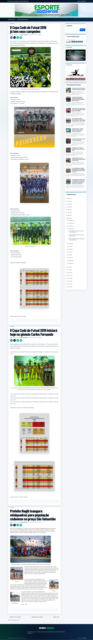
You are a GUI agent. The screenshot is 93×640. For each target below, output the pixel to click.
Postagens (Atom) (16, 620)
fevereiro (71, 260)
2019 (68, 218)
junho (70, 249)
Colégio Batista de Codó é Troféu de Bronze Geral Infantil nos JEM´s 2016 (78, 159)
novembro (71, 223)
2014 (68, 278)
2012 (68, 284)
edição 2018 (16, 41)
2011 (68, 286)
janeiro (70, 263)
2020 (68, 215)
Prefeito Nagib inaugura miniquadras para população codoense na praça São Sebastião (33, 515)
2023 (68, 206)
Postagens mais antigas (37, 617)
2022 (68, 209)
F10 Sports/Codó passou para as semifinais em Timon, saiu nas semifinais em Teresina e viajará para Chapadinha (78, 181)
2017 (68, 269)
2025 (68, 201)
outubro (70, 226)
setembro (71, 228)
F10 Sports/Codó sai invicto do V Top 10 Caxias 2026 (78, 139)
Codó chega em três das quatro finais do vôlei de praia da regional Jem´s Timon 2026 (78, 120)
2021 (68, 212)
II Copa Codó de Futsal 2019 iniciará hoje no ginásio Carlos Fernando (33, 332)
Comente (39, 34)
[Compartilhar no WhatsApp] (17, 37)
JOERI (85, 638)
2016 (68, 272)
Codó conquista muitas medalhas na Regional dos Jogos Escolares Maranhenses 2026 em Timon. (78, 99)
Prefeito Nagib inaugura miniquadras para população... (76, 239)
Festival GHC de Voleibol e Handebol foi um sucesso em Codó (78, 149)
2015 (68, 275)
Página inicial (11, 19)
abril (70, 254)
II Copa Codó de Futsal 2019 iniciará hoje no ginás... (76, 235)
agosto (70, 243)
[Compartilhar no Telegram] (21, 37)
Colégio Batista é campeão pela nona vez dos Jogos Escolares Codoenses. (78, 130)
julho (70, 246)
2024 (68, 204)
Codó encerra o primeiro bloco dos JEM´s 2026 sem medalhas (78, 89)
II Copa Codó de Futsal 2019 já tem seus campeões (28, 29)
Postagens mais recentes (15, 617)
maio (70, 252)
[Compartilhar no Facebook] (11, 37)
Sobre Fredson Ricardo (22, 19)
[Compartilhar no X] (14, 37)
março (70, 257)
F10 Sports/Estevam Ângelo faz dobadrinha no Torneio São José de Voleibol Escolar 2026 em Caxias (78, 170)
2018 (68, 267)
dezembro (71, 220)
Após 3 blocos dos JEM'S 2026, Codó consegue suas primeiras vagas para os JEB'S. (78, 109)
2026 (68, 198)
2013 (68, 281)
